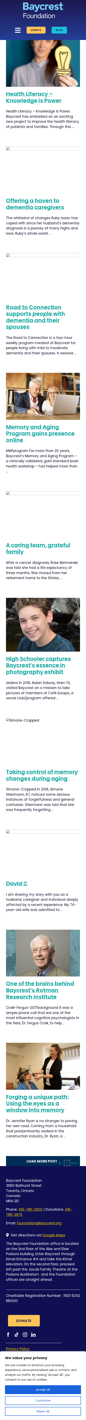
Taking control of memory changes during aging (42, 775)
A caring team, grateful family (38, 548)
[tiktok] (16, 1334)
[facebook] (8, 1334)
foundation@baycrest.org (39, 1223)
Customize (43, 1401)
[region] (43, 1385)
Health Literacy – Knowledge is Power (33, 97)
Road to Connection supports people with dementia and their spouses (35, 317)
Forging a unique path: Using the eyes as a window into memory (37, 1103)
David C (17, 883)
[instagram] (25, 1334)
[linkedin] (33, 1334)
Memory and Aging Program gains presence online (40, 433)
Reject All (43, 1411)
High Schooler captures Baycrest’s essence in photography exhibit (38, 665)
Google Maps (53, 1235)
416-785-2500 (30, 1209)
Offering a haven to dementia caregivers (35, 204)
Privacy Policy (18, 1348)
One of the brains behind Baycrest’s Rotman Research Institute (40, 990)
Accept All (43, 1390)
